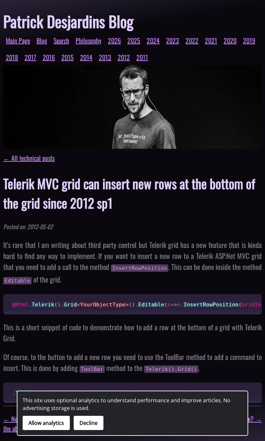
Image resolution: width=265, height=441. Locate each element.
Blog (42, 40)
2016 (49, 57)
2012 (124, 57)
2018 (12, 57)
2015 (67, 57)
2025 (133, 40)
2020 (230, 40)
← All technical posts (29, 158)
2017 (30, 57)
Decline (89, 422)
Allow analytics (46, 422)
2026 (114, 40)
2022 (192, 40)
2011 (142, 57)
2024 (153, 40)
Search (61, 40)
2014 (86, 57)
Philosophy (88, 40)
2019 (249, 40)
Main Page (18, 40)
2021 (211, 40)
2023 (172, 40)
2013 (105, 57)
